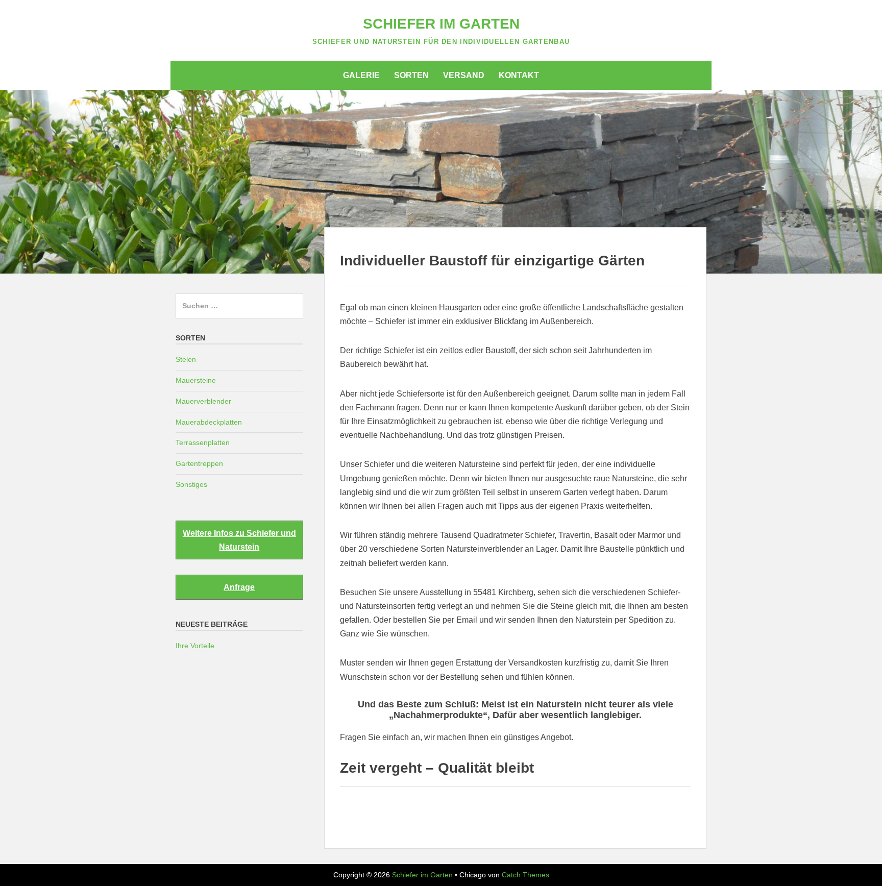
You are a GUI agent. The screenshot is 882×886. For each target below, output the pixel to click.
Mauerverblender (203, 401)
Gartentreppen (199, 463)
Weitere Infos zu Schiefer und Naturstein (239, 540)
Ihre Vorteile (195, 646)
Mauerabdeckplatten (209, 422)
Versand (463, 75)
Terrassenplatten (203, 442)
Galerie (361, 75)
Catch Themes (525, 875)
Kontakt (519, 75)
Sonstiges (191, 484)
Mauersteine (196, 380)
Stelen (186, 359)
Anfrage (239, 587)
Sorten (411, 75)
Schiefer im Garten (441, 24)
